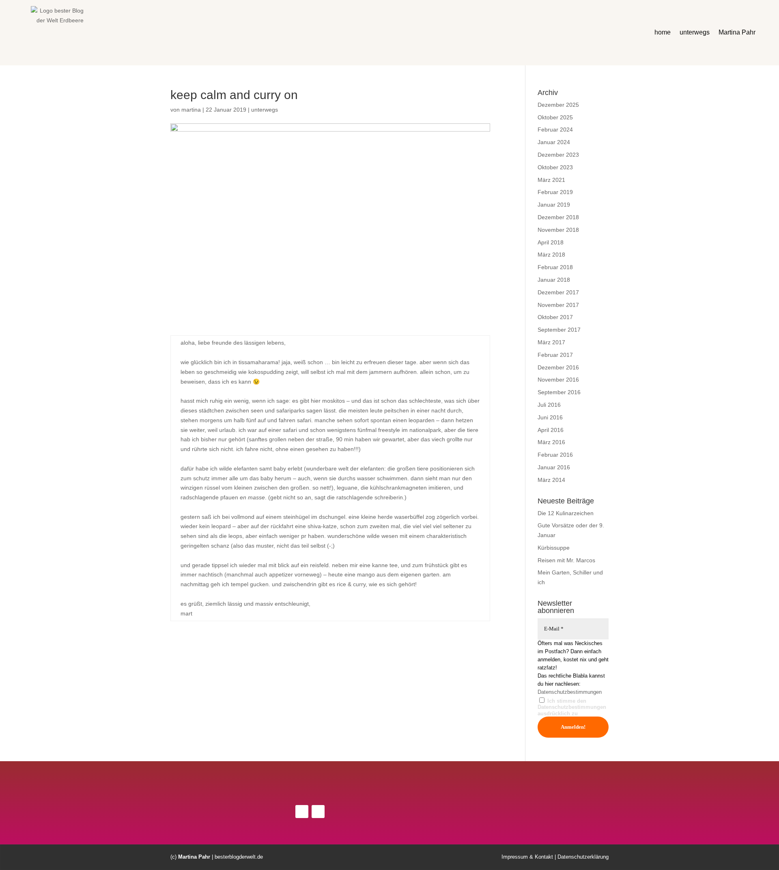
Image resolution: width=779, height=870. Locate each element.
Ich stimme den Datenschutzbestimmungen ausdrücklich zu (572, 707)
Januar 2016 (554, 467)
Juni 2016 (550, 417)
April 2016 (551, 430)
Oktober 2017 (555, 317)
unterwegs (695, 32)
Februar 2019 (555, 192)
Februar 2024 (555, 129)
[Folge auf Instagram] (318, 811)
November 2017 (558, 305)
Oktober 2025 (555, 117)
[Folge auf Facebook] (301, 811)
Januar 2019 (554, 204)
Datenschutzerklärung (582, 857)
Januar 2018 (554, 279)
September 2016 (559, 392)
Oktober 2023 (555, 167)
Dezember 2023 (558, 154)
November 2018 (558, 230)
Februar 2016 (555, 454)
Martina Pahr (737, 32)
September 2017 (559, 329)
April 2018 (551, 242)
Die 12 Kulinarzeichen (566, 513)
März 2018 (551, 254)
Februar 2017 (555, 355)
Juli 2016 (549, 405)
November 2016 (558, 379)
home (662, 32)
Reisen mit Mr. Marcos (566, 560)
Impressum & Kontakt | (528, 857)
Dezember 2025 (558, 104)
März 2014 (551, 480)
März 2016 (551, 442)
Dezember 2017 (558, 292)
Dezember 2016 (558, 367)
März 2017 (551, 342)
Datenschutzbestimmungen (570, 692)
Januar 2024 (554, 142)
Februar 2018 (555, 267)
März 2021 (551, 180)
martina (191, 109)
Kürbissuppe (554, 547)
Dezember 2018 (558, 217)
